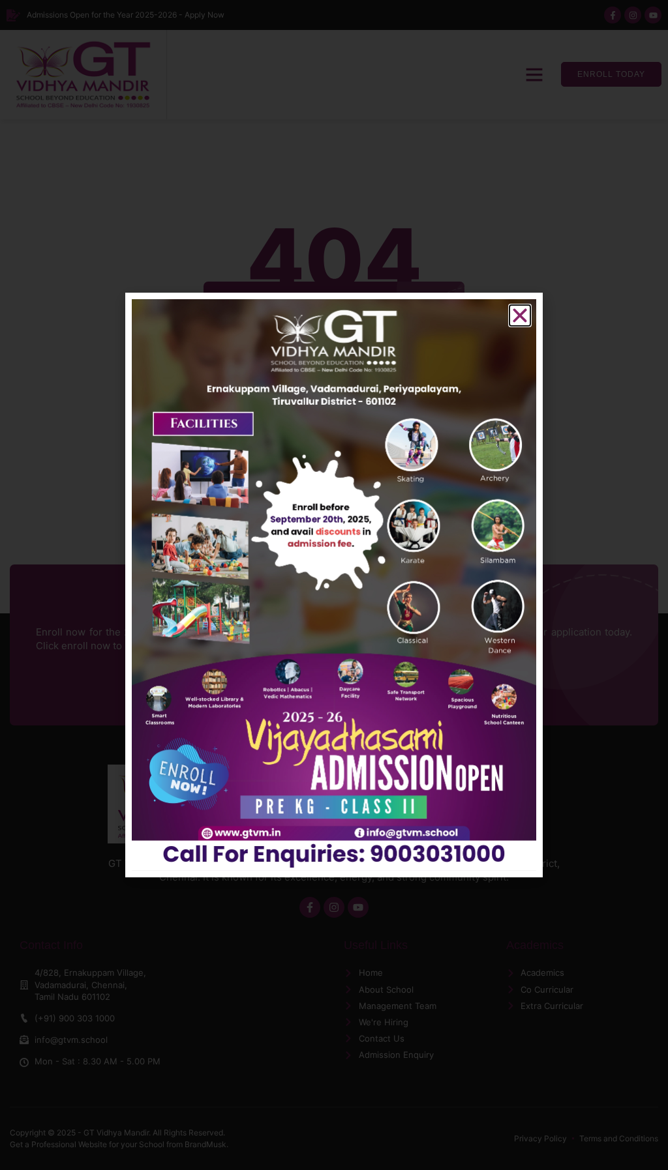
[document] (334, 585)
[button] (520, 315)
